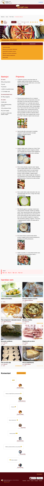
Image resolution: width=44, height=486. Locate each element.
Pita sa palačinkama (32, 356)
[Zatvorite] (0, 2)
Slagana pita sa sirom (32, 335)
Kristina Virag (20, 467)
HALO (8, 482)
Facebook (24, 480)
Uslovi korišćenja (15, 480)
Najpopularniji (32, 43)
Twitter (28, 480)
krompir (5, 272)
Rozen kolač (5, 57)
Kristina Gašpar (5, 23)
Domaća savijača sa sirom (32, 292)
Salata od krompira (11, 292)
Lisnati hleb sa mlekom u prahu (9, 51)
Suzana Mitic (23, 454)
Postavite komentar (21, 373)
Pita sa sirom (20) (11, 356)
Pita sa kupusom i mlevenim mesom (11, 313)
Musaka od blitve (32, 313)
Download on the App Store (33, 478)
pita (10, 272)
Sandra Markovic (22, 400)
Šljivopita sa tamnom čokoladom (9, 53)
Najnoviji (11, 43)
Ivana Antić (23, 427)
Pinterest (40, 480)
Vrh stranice (39, 474)
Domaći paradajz (6, 47)
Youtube (32, 480)
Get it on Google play (39, 478)
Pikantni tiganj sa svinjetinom (9, 55)
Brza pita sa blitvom (11, 335)
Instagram (36, 480)
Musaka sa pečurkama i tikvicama (10, 49)
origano (15, 272)
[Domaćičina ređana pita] (28, 90)
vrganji (21, 272)
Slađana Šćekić (20, 440)
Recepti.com (22, 6)
